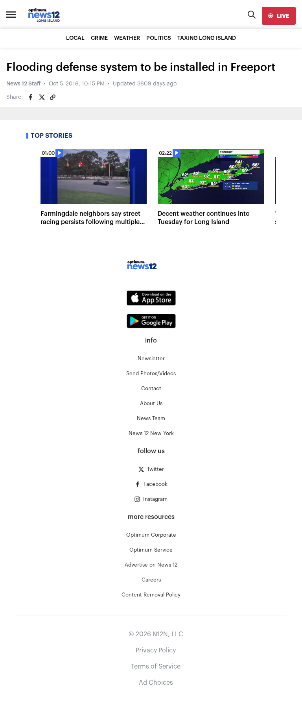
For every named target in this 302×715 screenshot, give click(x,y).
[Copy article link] (53, 97)
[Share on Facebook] (31, 97)
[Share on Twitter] (42, 97)
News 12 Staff (23, 84)
